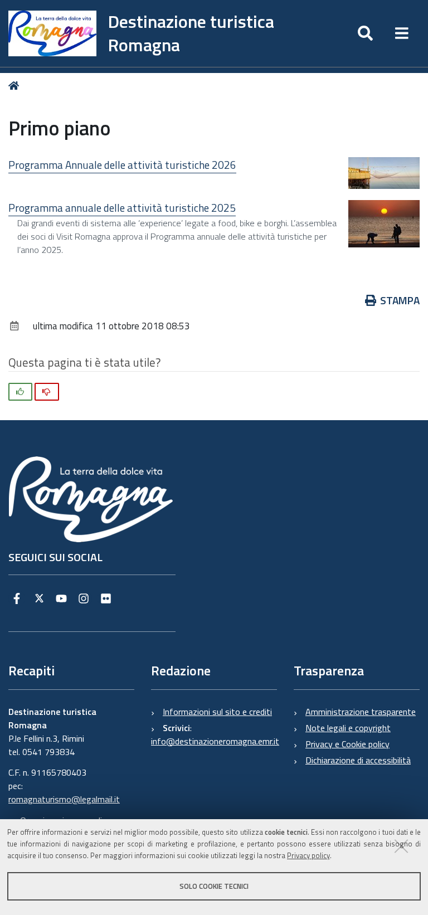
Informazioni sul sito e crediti (217, 711)
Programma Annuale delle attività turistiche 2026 (122, 165)
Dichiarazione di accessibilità (358, 760)
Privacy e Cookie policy (347, 744)
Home (15, 86)
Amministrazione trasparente (360, 711)
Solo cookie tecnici (214, 886)
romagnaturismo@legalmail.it (64, 799)
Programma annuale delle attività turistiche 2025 (122, 207)
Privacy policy (308, 855)
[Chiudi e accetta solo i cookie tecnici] (401, 846)
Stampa (400, 300)
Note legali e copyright (348, 727)
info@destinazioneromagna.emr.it (215, 741)
